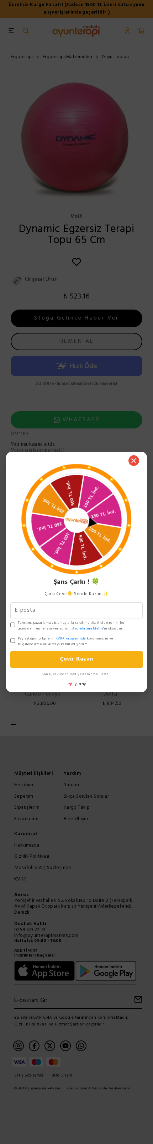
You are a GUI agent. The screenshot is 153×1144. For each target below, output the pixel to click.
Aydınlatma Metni (87, 628)
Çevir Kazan (76, 659)
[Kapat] (133, 460)
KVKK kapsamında (71, 638)
